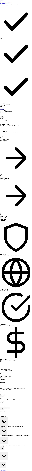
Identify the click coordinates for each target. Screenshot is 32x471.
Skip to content (1, 0)
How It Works (1, 3)
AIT (0, 399)
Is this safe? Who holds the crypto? (3, 427)
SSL (4, 470)
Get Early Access (6, 3)
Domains (1, 470)
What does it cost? (2, 446)
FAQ (9, 3)
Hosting (3, 470)
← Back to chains (2, 117)
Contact (5, 470)
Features (4, 3)
